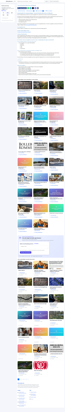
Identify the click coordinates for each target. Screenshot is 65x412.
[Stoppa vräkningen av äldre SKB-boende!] (56, 134)
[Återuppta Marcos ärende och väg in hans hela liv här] (25, 119)
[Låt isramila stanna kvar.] (25, 226)
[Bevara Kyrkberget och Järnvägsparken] (56, 119)
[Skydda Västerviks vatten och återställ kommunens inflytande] (25, 180)
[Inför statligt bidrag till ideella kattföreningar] (25, 211)
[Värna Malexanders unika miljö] (25, 133)
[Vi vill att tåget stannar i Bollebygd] (25, 149)
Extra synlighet (49, 10)
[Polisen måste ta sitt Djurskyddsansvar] (56, 88)
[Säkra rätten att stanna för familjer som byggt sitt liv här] (40, 103)
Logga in (46, 1)
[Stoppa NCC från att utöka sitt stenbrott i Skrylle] (56, 103)
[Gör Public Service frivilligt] (56, 180)
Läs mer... (4, 10)
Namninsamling (22, 10)
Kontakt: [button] (30, 1)
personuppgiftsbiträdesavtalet (30, 24)
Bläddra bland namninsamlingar (23, 1)
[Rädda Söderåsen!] (40, 87)
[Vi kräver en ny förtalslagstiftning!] (25, 87)
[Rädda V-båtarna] (56, 164)
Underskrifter (40, 10)
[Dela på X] (33, 8)
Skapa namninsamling (26, 252)
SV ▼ (15, 1)
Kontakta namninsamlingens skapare (24, 31)
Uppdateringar (31, 10)
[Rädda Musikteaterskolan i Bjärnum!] (40, 180)
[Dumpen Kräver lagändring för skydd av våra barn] (25, 196)
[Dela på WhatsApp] (28, 8)
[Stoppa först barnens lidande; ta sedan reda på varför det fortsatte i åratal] (56, 149)
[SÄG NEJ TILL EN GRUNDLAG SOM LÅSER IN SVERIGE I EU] (40, 211)
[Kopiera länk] (38, 8)
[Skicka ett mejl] (35, 8)
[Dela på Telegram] (31, 8)
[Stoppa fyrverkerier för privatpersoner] (25, 165)
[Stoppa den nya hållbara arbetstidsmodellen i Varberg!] (40, 226)
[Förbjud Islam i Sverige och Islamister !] (56, 211)
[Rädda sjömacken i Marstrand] (25, 103)
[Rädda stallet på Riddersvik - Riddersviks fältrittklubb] (40, 196)
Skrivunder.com (9, 1)
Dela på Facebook (22, 8)
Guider (19, 390)
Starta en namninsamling (54, 1)
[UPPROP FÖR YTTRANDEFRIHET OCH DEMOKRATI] (40, 134)
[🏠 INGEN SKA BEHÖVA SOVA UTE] (40, 149)
